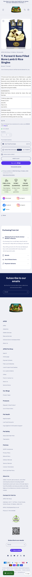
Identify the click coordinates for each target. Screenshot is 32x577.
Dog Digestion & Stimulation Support (12, 425)
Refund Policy (6, 456)
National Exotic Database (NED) (11, 339)
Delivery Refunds (7, 459)
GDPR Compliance (8, 449)
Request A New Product (9, 405)
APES (4, 325)
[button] (3, 10)
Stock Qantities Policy (9, 470)
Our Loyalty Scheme (8, 371)
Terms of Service (7, 463)
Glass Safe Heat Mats (9, 435)
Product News (6, 395)
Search (5, 353)
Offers (4, 374)
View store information (9, 175)
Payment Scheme (7, 360)
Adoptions (5, 329)
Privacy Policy (6, 452)
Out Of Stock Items (8, 408)
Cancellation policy (22, 572)
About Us (5, 343)
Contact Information (8, 467)
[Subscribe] (27, 292)
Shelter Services (7, 332)
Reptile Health (6, 418)
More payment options (16, 166)
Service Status (7, 385)
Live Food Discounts (8, 422)
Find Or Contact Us (8, 378)
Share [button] (4, 215)
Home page (6, 356)
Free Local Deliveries (8, 363)
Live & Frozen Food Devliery (10, 367)
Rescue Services (7, 336)
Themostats (6, 439)
